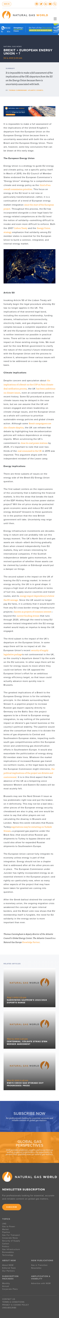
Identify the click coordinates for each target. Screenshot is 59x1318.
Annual (5, 1286)
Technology (7, 1255)
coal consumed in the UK (30, 451)
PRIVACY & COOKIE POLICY (15, 1305)
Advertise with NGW (41, 1283)
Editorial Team (9, 1268)
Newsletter (36, 1268)
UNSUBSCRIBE (9, 1308)
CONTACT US (8, 1299)
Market (5, 1229)
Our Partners (8, 1271)
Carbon (5, 1244)
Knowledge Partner (31, 942)
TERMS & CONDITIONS (13, 1302)
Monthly (6, 1283)
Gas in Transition (39, 1265)
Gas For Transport (11, 1235)
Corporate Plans (10, 1289)
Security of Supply (11, 1241)
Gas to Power (8, 1226)
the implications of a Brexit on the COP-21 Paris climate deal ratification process (28, 384)
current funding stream (28, 615)
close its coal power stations (34, 443)
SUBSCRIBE (11, 1207)
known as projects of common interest (32, 611)
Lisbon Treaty (20, 228)
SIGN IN (7, 4)
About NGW (7, 1265)
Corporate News (10, 1238)
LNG (4, 1224)
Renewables (8, 1252)
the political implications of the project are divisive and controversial (29, 773)
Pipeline (6, 1232)
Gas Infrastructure (11, 1249)
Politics (5, 1246)
